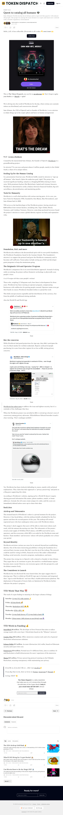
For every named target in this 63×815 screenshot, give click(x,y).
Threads (50, 672)
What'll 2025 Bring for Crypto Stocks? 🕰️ (18, 757)
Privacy (34, 804)
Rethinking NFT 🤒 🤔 (21, 606)
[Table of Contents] (2, 407)
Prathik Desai (25, 762)
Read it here (8, 507)
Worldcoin (52, 161)
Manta (6, 658)
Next (54, 711)
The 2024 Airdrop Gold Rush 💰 (15, 745)
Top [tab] (5, 741)
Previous (9, 711)
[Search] (40, 3)
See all (7, 781)
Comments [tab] (7, 722)
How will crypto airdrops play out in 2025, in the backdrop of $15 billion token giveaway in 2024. (24, 748)
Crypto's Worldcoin (15, 157)
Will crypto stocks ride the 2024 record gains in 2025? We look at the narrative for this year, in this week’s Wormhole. (24, 760)
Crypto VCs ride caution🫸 (21, 598)
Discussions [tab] (15, 741)
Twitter (35, 672)
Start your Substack (27, 808)
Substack (24, 811)
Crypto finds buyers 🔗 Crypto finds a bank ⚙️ (28, 614)
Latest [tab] (9, 741)
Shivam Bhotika (33, 22)
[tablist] (10, 721)
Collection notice (45, 804)
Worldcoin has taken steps (13, 406)
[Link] (1, 173)
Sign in (58, 3)
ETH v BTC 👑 (19, 610)
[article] (31, 749)
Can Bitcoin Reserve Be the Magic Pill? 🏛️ (19, 769)
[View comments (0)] (10, 27)
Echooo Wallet (9, 644)
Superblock (7, 629)
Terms (38, 804)
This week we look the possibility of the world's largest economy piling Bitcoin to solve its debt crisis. (24, 772)
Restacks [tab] (13, 722)
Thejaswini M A (23, 22)
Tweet (31, 336)
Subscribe (50, 3)
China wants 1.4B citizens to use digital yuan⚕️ (28, 618)
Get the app (39, 808)
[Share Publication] (44, 3)
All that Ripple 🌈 (17, 602)
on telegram (38, 94)
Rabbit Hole (7, 10)
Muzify (17, 96)
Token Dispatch (15, 22)
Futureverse (8, 651)
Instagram (42, 672)
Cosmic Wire (8, 637)
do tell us (37, 668)
